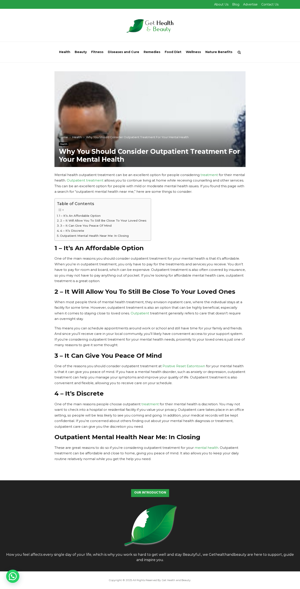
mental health (206, 448)
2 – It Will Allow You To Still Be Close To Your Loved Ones (103, 220)
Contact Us (269, 4)
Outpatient (140, 313)
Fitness (97, 52)
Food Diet (173, 52)
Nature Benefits (218, 52)
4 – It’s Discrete (72, 230)
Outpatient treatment (85, 180)
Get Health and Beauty (176, 580)
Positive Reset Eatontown (184, 366)
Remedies (152, 52)
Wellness (193, 52)
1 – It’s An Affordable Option (80, 215)
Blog (235, 4)
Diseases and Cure (123, 52)
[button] (12, 576)
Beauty (81, 52)
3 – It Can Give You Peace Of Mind (86, 225)
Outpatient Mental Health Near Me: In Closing (94, 235)
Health (64, 52)
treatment (209, 175)
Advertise (250, 4)
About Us (221, 4)
